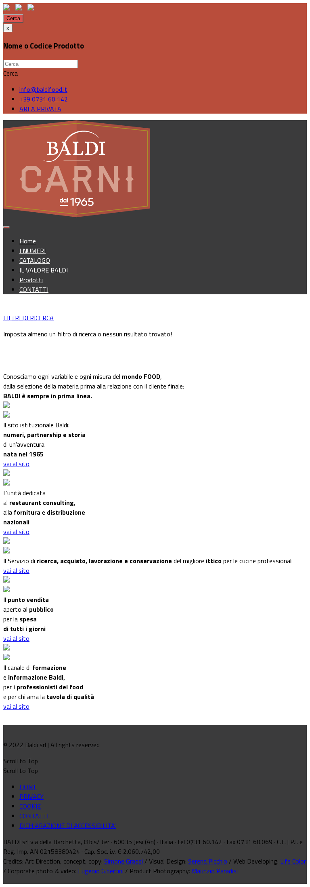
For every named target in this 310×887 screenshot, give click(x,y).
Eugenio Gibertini (101, 871)
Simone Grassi (123, 861)
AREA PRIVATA (40, 109)
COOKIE (30, 806)
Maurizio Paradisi (215, 871)
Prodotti (31, 280)
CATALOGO (34, 260)
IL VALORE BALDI (43, 270)
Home (27, 241)
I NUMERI (32, 251)
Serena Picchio (207, 861)
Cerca (13, 18)
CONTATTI (33, 289)
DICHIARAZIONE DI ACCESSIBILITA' (67, 825)
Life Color (293, 861)
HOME (28, 787)
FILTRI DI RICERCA (28, 318)
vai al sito (16, 464)
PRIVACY (31, 796)
